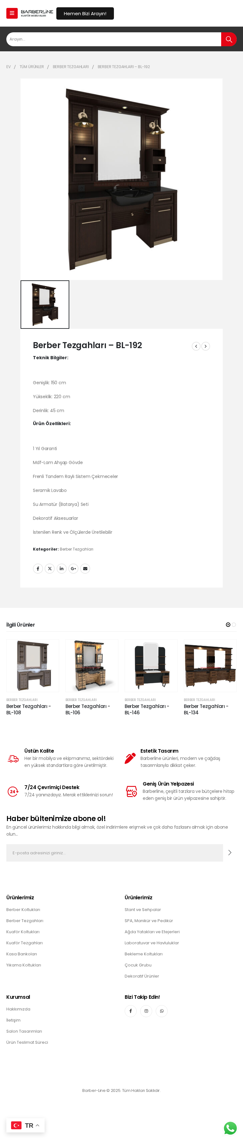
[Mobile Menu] (12, 13)
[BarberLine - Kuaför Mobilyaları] (37, 13)
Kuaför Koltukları (23, 932)
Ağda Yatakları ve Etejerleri (152, 932)
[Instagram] (146, 1011)
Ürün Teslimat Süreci (27, 1042)
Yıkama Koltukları (23, 965)
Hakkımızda (18, 1009)
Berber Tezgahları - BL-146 (147, 709)
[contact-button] (230, 853)
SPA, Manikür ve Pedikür (149, 921)
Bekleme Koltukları (144, 954)
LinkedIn (62, 569)
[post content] (33, 666)
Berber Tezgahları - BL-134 (206, 709)
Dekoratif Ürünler (142, 976)
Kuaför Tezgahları (24, 943)
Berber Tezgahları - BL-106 (87, 709)
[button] (228, 625)
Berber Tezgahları (76, 549)
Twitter (50, 569)
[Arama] (229, 39)
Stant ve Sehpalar (143, 910)
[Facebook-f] (131, 1011)
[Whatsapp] (162, 1011)
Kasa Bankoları (21, 954)
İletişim (13, 1020)
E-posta (85, 569)
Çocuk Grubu (138, 965)
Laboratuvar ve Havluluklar (152, 943)
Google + (73, 569)
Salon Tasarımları (24, 1031)
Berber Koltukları (23, 910)
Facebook (38, 569)
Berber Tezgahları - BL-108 (28, 709)
